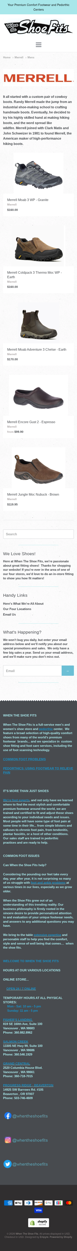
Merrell (19, 57)
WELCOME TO (14, 961)
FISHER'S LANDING (17, 1020)
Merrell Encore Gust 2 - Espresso (31, 422)
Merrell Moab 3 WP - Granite (27, 200)
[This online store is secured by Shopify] (38, 1226)
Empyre (44, 1237)
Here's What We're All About (23, 603)
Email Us (9, 614)
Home (6, 57)
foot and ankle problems (48, 882)
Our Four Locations (17, 609)
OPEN (10, 988)
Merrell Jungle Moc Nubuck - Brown (33, 494)
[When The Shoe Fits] (38, 34)
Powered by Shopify (61, 1237)
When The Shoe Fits (27, 1233)
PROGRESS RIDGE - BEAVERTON (28, 1085)
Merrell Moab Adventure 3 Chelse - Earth (36, 349)
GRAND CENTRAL (16, 1063)
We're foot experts (16, 800)
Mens (31, 57)
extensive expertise (47, 935)
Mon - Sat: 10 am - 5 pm (24, 1006)
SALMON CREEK (15, 1041)
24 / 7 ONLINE (25, 988)
